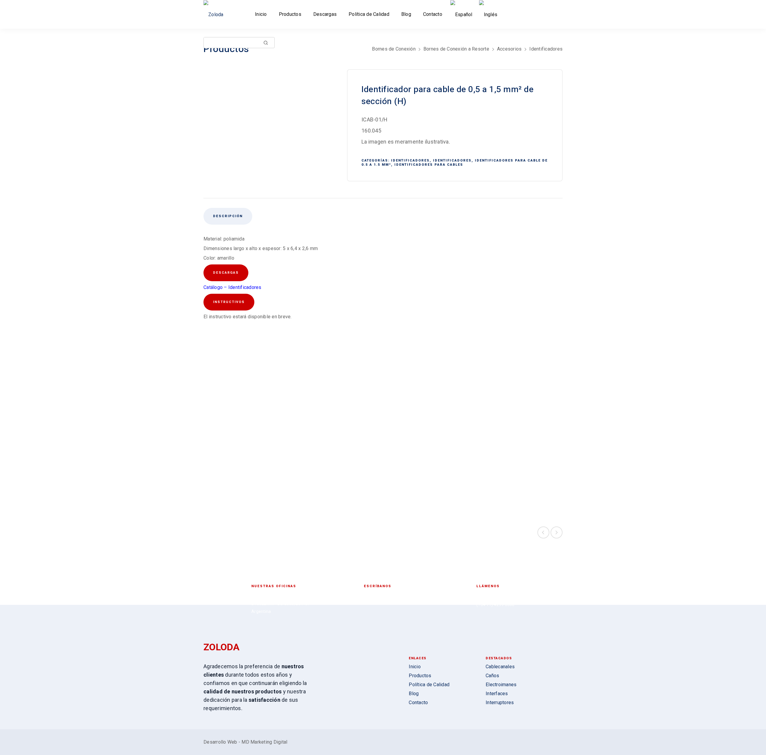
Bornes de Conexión (394, 49)
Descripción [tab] (228, 216)
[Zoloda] (215, 14)
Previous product (543, 532)
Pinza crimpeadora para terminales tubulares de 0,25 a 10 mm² (520, 481)
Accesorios (509, 49)
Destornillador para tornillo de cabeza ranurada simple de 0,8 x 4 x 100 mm (428, 481)
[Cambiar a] (462, 14)
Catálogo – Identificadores (232, 287)
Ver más (245, 498)
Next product (557, 532)
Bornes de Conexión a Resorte (456, 49)
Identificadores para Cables (428, 165)
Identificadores (546, 49)
